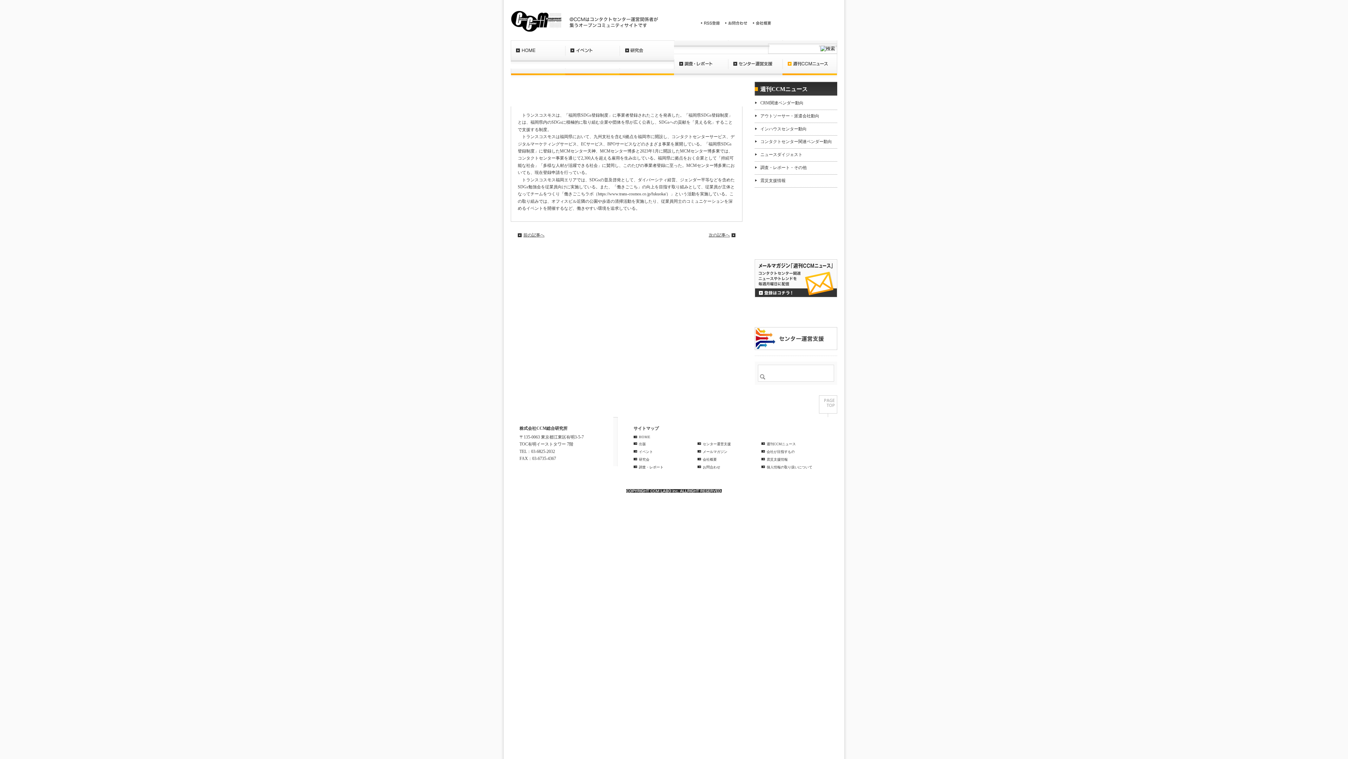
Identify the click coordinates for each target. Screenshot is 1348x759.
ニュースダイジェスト (781, 154)
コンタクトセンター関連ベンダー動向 (796, 141)
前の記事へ (533, 235)
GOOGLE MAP (535, 469)
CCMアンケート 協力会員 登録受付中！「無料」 (796, 312)
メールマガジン (715, 452)
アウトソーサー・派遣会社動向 (789, 115)
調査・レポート (701, 68)
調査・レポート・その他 (783, 167)
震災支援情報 (773, 180)
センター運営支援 (755, 68)
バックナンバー (777, 246)
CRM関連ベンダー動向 (782, 102)
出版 (642, 444)
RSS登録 (710, 23)
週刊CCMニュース (809, 68)
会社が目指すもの (781, 452)
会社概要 (762, 23)
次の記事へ (719, 235)
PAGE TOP (828, 406)
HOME (538, 54)
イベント (592, 54)
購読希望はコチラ (777, 241)
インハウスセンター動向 (783, 128)
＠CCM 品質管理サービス (796, 338)
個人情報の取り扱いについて (789, 467)
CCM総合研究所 (536, 21)
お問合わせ (736, 23)
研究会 (647, 54)
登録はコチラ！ (796, 278)
